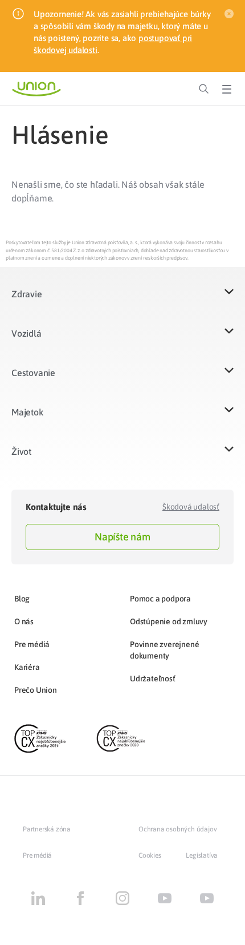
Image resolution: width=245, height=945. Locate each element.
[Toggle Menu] (227, 89)
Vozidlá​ (26, 333)
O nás (24, 621)
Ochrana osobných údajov (177, 829)
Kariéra (27, 667)
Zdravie (26, 294)
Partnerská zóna (47, 829)
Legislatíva (202, 855)
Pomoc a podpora (160, 598)
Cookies (149, 855)
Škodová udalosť (190, 506)
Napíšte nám (122, 537)
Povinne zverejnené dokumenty (164, 650)
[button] (122, 301)
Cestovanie (33, 373)
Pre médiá (32, 644)
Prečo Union (35, 689)
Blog (22, 598)
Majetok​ (27, 412)
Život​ (21, 451)
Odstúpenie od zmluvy (168, 621)
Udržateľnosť (152, 678)
